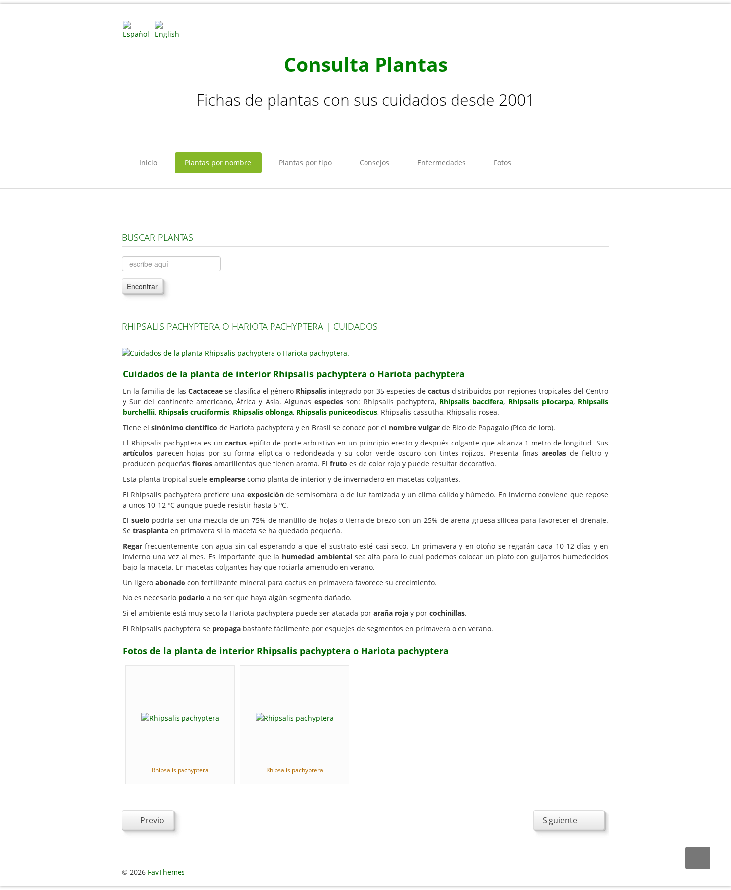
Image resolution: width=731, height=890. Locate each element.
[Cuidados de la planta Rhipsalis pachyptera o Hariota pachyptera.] (235, 352)
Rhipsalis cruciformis (193, 412)
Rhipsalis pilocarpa (540, 401)
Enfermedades (441, 162)
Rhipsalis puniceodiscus (336, 412)
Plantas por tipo (305, 162)
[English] (169, 29)
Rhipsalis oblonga (263, 412)
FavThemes (166, 872)
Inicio (148, 162)
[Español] (138, 29)
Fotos (502, 162)
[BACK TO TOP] (697, 858)
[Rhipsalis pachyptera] (180, 717)
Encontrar (142, 286)
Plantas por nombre (218, 162)
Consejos (374, 162)
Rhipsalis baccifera (471, 401)
